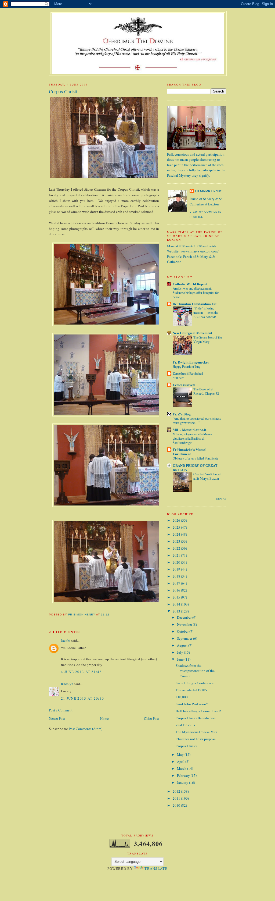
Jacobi (65, 640)
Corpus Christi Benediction (196, 717)
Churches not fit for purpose (196, 738)
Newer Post (57, 718)
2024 (177, 534)
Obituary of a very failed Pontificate (195, 458)
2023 (177, 541)
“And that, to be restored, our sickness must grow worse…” (197, 420)
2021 (177, 555)
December (184, 617)
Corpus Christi (186, 745)
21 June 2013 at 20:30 (82, 698)
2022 (177, 548)
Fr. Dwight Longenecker (191, 362)
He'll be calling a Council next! (198, 710)
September (185, 638)
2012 (177, 791)
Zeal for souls (185, 724)
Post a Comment (61, 710)
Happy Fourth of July (186, 366)
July (180, 652)
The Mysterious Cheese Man (196, 731)
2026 (177, 520)
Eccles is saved (184, 384)
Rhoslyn (67, 683)
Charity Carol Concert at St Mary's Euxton (207, 476)
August (182, 645)
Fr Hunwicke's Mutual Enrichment (190, 451)
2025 (177, 527)
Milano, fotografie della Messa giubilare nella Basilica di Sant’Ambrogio (192, 438)
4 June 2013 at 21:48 (81, 671)
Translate (156, 868)
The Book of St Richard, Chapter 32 (206, 391)
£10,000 (182, 697)
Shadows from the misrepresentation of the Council (195, 670)
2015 (177, 597)
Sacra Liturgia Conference (195, 683)
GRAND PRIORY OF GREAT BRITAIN (195, 467)
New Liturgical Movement (192, 332)
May (180, 754)
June (180, 659)
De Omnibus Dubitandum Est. (195, 303)
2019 (177, 569)
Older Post (151, 718)
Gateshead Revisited (188, 373)
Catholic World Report (190, 283)
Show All (221, 498)
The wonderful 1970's (191, 690)
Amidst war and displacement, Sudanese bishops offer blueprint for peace (196, 292)
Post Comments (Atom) (85, 728)
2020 (177, 562)
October (183, 631)
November (185, 624)
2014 (177, 604)
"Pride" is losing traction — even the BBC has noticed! (205, 312)
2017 (177, 583)
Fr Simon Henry (208, 190)
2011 (177, 798)
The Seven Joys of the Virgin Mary (207, 339)
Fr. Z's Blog (182, 413)
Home (104, 718)
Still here (178, 378)
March (182, 768)
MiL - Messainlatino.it (189, 429)
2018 (177, 576)
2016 (177, 590)
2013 (177, 611)
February (184, 775)
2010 (177, 805)
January (183, 782)
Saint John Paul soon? (192, 703)
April (181, 761)
